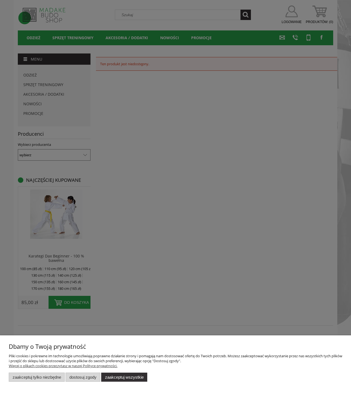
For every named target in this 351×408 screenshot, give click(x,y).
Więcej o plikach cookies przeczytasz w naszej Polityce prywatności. (63, 365)
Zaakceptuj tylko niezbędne (37, 377)
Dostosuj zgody (83, 377)
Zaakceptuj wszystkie (124, 377)
